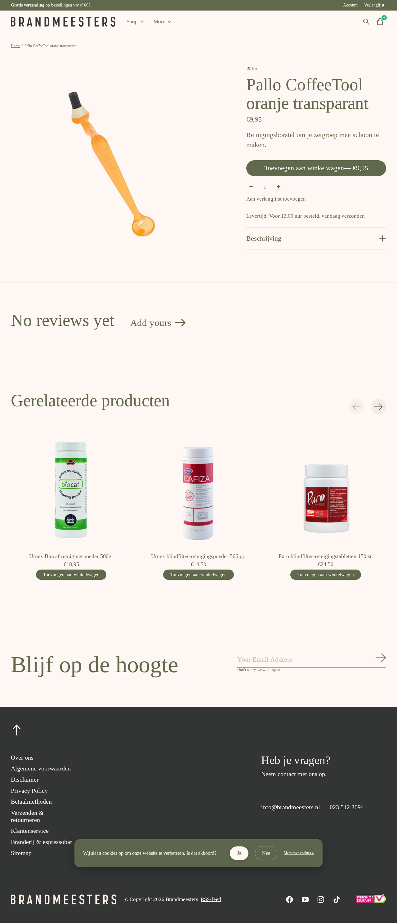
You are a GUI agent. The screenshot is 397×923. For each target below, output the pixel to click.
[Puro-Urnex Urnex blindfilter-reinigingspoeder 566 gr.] (198, 487)
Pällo (251, 69)
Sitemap (21, 853)
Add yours (150, 322)
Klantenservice (30, 830)
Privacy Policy (29, 790)
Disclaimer (25, 779)
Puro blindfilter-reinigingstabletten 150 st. (326, 556)
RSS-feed (211, 899)
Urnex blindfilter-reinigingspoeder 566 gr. (198, 556)
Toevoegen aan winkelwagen (316, 168)
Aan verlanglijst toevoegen (276, 199)
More (159, 21)
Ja (239, 853)
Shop (132, 21)
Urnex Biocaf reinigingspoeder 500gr (71, 556)
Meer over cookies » (299, 853)
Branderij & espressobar (41, 841)
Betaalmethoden (31, 801)
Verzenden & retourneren (27, 816)
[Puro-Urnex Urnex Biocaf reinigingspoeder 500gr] (71, 487)
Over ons (22, 757)
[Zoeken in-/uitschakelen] (366, 22)
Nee (266, 853)
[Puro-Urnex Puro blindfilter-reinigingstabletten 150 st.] (325, 487)
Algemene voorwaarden (41, 768)
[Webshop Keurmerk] (370, 901)
